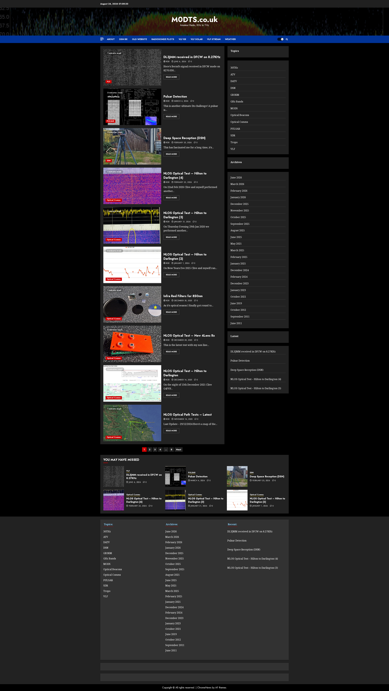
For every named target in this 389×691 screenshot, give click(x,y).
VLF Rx (182, 39)
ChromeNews (204, 687)
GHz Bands (237, 101)
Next (178, 449)
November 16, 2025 (183, 419)
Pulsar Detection (175, 96)
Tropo (234, 142)
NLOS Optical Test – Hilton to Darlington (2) (185, 256)
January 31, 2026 (182, 222)
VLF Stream (213, 39)
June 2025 (236, 237)
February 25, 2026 (183, 142)
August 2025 (238, 230)
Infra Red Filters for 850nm (183, 296)
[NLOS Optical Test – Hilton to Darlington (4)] (132, 186)
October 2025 (238, 217)
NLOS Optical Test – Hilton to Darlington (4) (185, 175)
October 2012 (238, 310)
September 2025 (240, 224)
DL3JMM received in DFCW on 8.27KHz (192, 57)
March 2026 (237, 184)
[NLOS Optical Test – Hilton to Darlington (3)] (132, 225)
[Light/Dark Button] (280, 39)
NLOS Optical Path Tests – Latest (188, 414)
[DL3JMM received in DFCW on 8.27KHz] (132, 67)
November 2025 (240, 210)
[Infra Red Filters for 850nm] (132, 304)
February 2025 (239, 257)
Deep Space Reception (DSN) (184, 138)
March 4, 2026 (181, 101)
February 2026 (239, 190)
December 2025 (240, 204)
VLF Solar (197, 39)
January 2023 (238, 290)
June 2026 (236, 177)
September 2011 (240, 316)
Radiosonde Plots (162, 39)
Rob (167, 61)
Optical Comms (114, 200)
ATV (233, 74)
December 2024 (240, 270)
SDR (233, 135)
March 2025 (237, 250)
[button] (287, 39)
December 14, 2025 (183, 380)
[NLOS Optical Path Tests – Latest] (132, 423)
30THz (234, 67)
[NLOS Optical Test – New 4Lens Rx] (132, 344)
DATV (234, 81)
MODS (234, 108)
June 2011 (236, 323)
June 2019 (236, 303)
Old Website (139, 39)
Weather (230, 39)
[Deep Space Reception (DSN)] (132, 146)
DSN (109, 160)
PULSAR (110, 121)
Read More (171, 77)
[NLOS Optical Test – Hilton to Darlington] (132, 383)
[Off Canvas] (102, 39)
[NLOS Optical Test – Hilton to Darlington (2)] (132, 265)
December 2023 (240, 283)
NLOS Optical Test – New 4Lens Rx (189, 335)
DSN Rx (123, 39)
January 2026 (238, 197)
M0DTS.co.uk (194, 19)
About (111, 39)
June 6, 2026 (180, 61)
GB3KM (235, 94)
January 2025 (238, 263)
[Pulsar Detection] (132, 107)
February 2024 (239, 276)
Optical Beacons (240, 115)
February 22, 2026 (183, 182)
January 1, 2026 (181, 263)
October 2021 (238, 296)
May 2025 (236, 243)
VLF (108, 81)
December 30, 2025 (183, 301)
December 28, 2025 (183, 340)
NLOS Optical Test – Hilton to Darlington (185, 373)
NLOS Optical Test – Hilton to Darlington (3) (185, 215)
